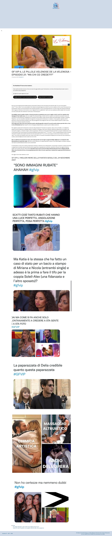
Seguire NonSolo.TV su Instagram (45, 97)
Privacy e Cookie (88, 532)
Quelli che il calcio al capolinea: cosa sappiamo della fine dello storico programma (28, 528)
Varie (14, 525)
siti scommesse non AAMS (99, 534)
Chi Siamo (78, 532)
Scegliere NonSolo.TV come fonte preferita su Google (25, 97)
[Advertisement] (56, 20)
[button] (1, 30)
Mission (93, 532)
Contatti (82, 532)
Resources (107, 532)
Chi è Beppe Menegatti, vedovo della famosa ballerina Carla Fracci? (26, 526)
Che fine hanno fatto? (100, 532)
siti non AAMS (84, 534)
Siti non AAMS (90, 534)
